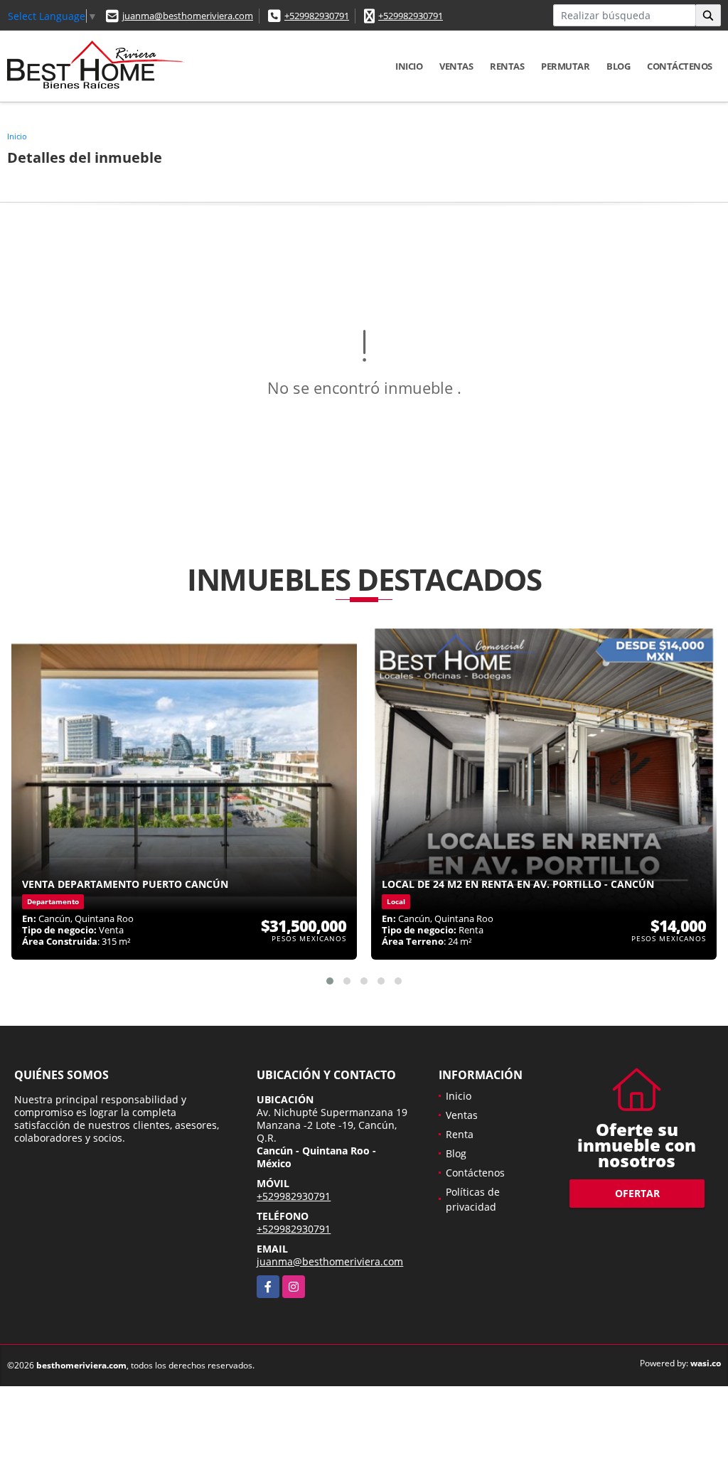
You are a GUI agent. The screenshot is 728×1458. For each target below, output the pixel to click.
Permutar (565, 66)
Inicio (408, 66)
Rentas (507, 66)
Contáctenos (679, 66)
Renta (459, 1134)
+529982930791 (316, 15)
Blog (618, 66)
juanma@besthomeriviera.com (187, 15)
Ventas (456, 66)
